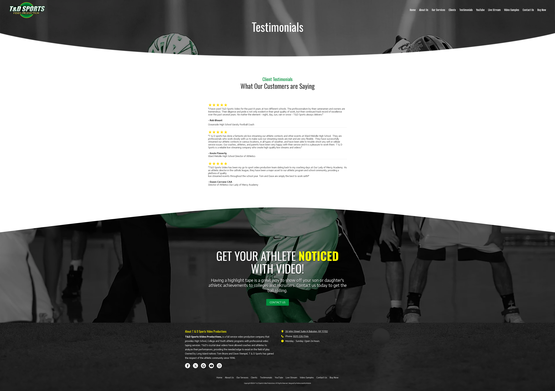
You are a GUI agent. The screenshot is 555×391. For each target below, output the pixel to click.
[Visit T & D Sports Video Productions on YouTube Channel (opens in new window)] (211, 365)
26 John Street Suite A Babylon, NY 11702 (306, 331)
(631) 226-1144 (300, 336)
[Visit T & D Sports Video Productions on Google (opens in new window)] (203, 365)
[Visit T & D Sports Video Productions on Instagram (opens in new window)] (219, 365)
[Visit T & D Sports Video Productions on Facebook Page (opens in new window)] (187, 365)
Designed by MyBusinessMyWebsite (299, 383)
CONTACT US (277, 302)
